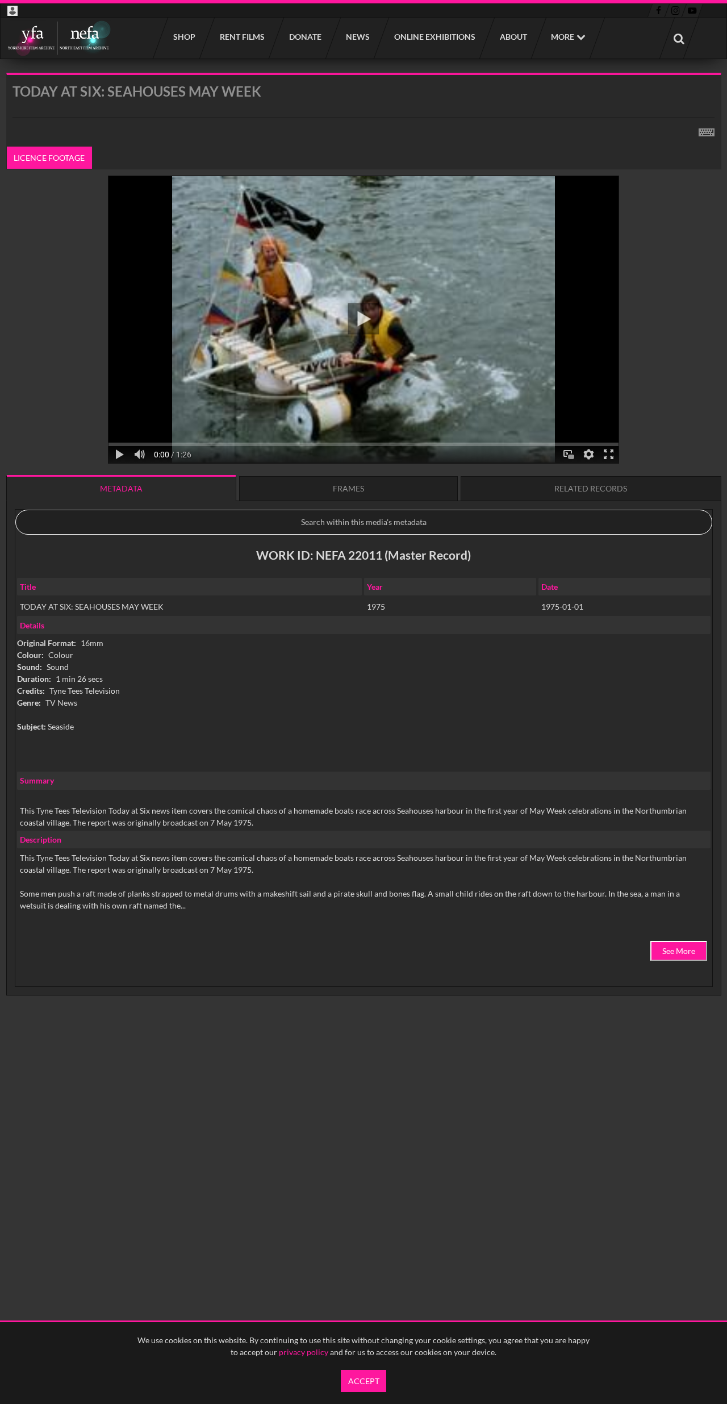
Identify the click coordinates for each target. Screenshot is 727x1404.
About (513, 36)
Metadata (121, 488)
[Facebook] (658, 11)
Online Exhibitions (434, 36)
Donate (305, 36)
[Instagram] (675, 11)
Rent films (241, 36)
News (357, 36)
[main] (363, 563)
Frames (348, 488)
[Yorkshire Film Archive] (59, 38)
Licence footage (49, 158)
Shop (184, 36)
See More (678, 951)
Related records (590, 488)
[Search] (678, 38)
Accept (363, 1381)
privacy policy (303, 1352)
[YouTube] (692, 11)
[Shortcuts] (707, 130)
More (562, 36)
